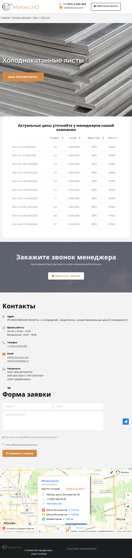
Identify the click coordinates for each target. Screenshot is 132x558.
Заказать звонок (67, 276)
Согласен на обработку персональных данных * (31, 437)
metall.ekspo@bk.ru (18, 360)
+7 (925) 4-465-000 (74, 4)
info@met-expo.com (73, 7)
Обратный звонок (107, 5)
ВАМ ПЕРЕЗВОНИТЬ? (23, 77)
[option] (66, 69)
